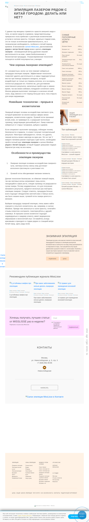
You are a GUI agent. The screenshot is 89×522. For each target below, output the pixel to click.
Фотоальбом (56, 479)
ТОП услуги (36, 493)
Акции (87, 336)
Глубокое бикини (29, 472)
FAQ (87, 354)
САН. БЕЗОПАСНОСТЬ (47, 493)
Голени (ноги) (28, 465)
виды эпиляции (13, 290)
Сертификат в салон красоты (68, 149)
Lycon (13, 469)
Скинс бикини (42, 467)
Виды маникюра (65, 134)
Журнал (87, 330)
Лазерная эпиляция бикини (44, 473)
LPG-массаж (56, 462)
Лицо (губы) (28, 478)
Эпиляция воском (16, 467)
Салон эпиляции (65, 182)
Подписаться (73, 327)
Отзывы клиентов (57, 478)
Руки (26, 474)
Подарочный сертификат (67, 145)
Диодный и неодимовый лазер (17, 477)
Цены (64, 258)
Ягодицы (27, 469)
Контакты (87, 349)
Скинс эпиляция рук (44, 470)
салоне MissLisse (32, 47)
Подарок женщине (66, 143)
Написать (44, 388)
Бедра (27, 467)
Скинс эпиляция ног (44, 469)
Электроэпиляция (16, 471)
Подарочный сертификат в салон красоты (71, 146)
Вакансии (55, 481)
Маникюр (72, 134)
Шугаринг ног (42, 483)
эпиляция (21, 292)
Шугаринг (74, 158)
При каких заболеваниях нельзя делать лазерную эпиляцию (43, 300)
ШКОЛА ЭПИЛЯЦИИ (26, 493)
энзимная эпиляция (14, 292)
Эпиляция (37, 5)
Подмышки (28, 476)
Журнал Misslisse (56, 466)
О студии (87, 342)
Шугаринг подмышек (44, 481)
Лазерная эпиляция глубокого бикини (44, 476)
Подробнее (74, 120)
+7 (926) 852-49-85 (44, 363)
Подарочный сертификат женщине (69, 148)
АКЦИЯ (75, 115)
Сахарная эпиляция (66, 158)
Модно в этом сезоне (43, 463)
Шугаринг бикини (43, 479)
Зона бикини (28, 471)
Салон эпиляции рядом (29, 5)
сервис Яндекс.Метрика (25, 515)
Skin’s (13, 474)
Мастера (55, 476)
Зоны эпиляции (30, 462)
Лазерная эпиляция (18, 5)
